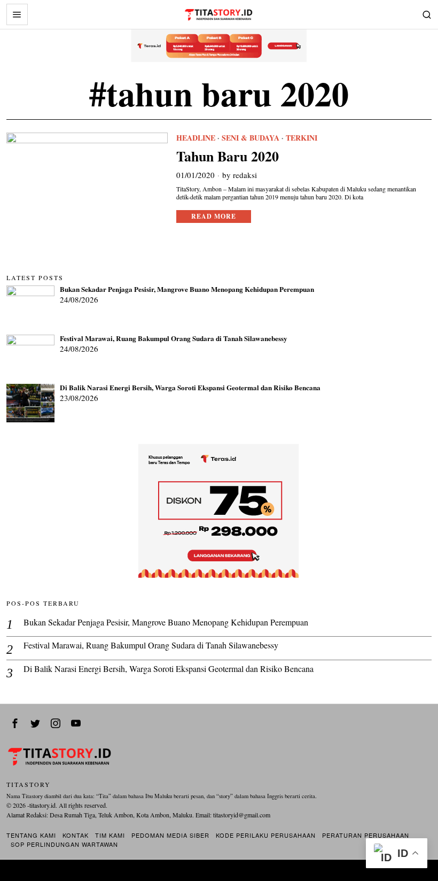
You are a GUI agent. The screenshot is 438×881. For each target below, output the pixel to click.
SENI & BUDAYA (250, 138)
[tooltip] (15, 723)
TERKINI (301, 138)
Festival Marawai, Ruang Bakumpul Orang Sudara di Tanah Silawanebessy (173, 339)
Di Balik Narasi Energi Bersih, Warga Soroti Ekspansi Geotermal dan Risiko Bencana (190, 388)
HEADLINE (195, 138)
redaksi (245, 174)
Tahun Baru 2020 (227, 156)
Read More (213, 216)
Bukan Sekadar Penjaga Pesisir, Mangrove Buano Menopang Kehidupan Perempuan (187, 289)
